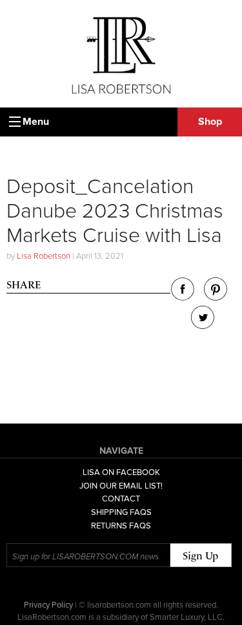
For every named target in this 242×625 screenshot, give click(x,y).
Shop (210, 121)
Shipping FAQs (121, 512)
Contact (121, 499)
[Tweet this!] (202, 325)
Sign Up (200, 556)
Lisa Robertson (43, 256)
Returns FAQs (121, 526)
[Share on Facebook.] (182, 297)
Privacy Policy (48, 605)
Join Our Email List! (121, 486)
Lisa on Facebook (121, 472)
